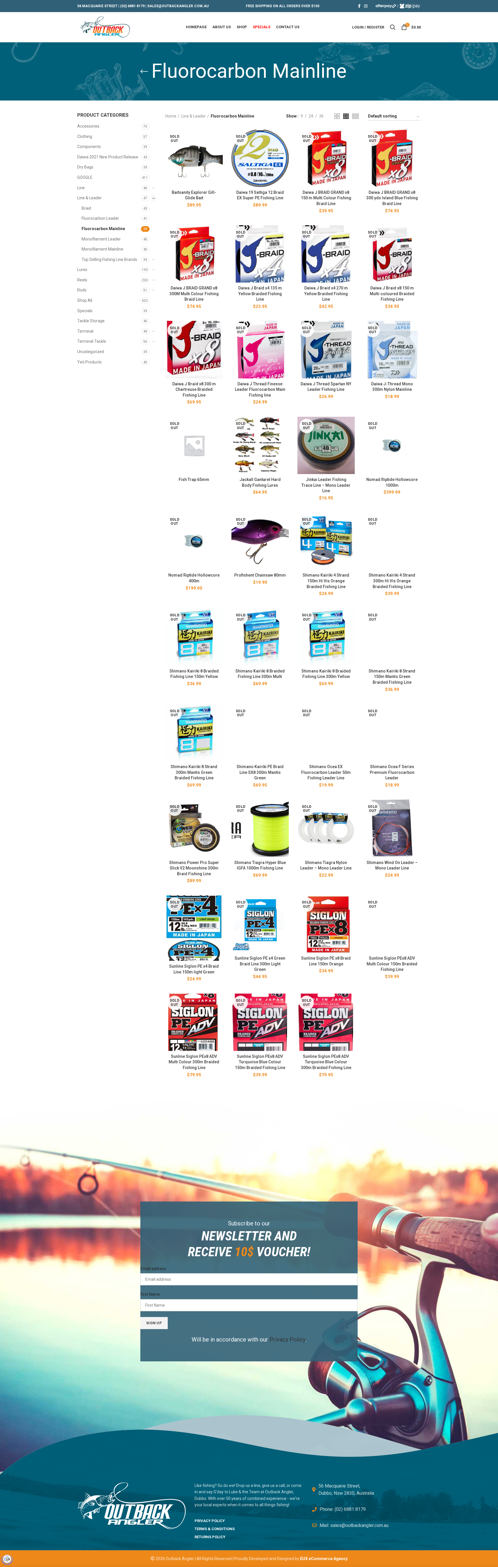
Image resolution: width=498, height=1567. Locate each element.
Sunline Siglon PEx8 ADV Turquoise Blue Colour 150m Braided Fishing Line (260, 1062)
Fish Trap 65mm (194, 479)
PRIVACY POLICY (210, 1521)
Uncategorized (90, 351)
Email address (153, 1268)
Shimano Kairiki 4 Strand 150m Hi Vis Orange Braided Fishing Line (326, 581)
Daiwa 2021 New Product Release (107, 157)
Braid (86, 208)
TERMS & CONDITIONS (215, 1529)
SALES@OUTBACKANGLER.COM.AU (178, 6)
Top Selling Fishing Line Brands (109, 259)
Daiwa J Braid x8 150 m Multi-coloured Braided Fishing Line (392, 294)
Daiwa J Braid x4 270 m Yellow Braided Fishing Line (326, 294)
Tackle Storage (91, 321)
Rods (81, 290)
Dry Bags (85, 167)
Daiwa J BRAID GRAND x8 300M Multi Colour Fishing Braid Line (194, 294)
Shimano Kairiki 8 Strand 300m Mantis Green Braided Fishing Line (194, 772)
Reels (82, 280)
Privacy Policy (287, 1339)
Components (89, 146)
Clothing (84, 136)
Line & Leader (89, 198)
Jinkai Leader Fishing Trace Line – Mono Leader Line (325, 485)
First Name (150, 1294)
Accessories (88, 126)
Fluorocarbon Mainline (103, 228)
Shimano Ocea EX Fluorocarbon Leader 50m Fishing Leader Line (326, 772)
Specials (85, 310)
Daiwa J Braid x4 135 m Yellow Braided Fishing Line (260, 294)
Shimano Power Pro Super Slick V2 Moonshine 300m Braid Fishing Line (194, 868)
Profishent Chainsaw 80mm (260, 575)
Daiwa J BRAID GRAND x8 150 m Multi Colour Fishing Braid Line (326, 198)
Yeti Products (89, 362)
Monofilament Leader (101, 239)
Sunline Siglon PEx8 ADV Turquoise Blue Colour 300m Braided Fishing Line (326, 1062)
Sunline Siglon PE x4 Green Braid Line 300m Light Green (260, 964)
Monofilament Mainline (102, 249)
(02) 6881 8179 (132, 6)
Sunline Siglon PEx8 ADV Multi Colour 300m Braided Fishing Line (194, 1062)
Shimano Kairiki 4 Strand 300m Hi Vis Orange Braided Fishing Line (392, 581)
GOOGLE (85, 177)
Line (81, 187)
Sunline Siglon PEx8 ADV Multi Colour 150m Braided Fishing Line (392, 964)
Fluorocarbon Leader (100, 218)
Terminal (85, 331)
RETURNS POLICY (210, 1537)
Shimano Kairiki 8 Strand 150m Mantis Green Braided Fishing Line (392, 677)
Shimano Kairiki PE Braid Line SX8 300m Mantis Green (260, 772)
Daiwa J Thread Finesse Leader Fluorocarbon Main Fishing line (260, 389)
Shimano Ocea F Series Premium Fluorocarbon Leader (392, 772)
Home (170, 116)
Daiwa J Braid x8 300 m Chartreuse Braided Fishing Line (194, 389)
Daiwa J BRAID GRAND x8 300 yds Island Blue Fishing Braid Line (392, 198)
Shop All (84, 300)
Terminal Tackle (91, 341)
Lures (82, 269)
